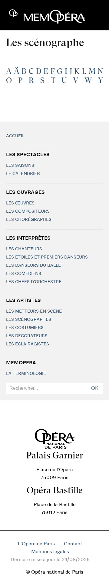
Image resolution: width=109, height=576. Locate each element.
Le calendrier (23, 174)
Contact (73, 543)
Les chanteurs (24, 249)
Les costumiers (25, 328)
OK (94, 388)
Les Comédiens (23, 274)
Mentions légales (50, 551)
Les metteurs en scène (34, 311)
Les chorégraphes (28, 220)
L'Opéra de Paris (36, 543)
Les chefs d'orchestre (33, 282)
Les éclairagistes (27, 344)
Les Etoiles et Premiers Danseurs (47, 257)
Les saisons (20, 165)
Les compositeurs (28, 211)
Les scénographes (28, 319)
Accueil (15, 136)
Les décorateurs (27, 336)
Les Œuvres (20, 203)
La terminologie (26, 374)
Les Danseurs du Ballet (35, 265)
